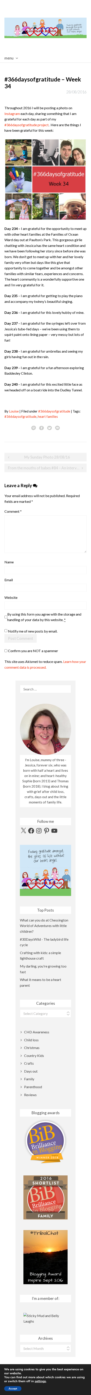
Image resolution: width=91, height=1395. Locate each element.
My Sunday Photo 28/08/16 (47, 457)
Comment (13, 511)
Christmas (32, 1047)
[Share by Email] (57, 427)
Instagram (12, 113)
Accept (13, 1388)
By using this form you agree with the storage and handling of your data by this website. (44, 617)
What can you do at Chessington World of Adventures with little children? (44, 925)
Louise (14, 411)
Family (29, 1079)
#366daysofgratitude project (26, 125)
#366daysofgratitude (54, 411)
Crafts (29, 1063)
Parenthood (33, 1087)
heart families (48, 416)
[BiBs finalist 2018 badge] (45, 1141)
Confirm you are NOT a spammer (32, 651)
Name (9, 562)
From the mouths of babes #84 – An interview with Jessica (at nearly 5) (47, 468)
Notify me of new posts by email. (32, 631)
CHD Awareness (36, 1032)
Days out (31, 1071)
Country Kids (34, 1055)
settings (40, 1381)
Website (10, 597)
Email (8, 580)
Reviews (30, 1095)
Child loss (31, 1040)
